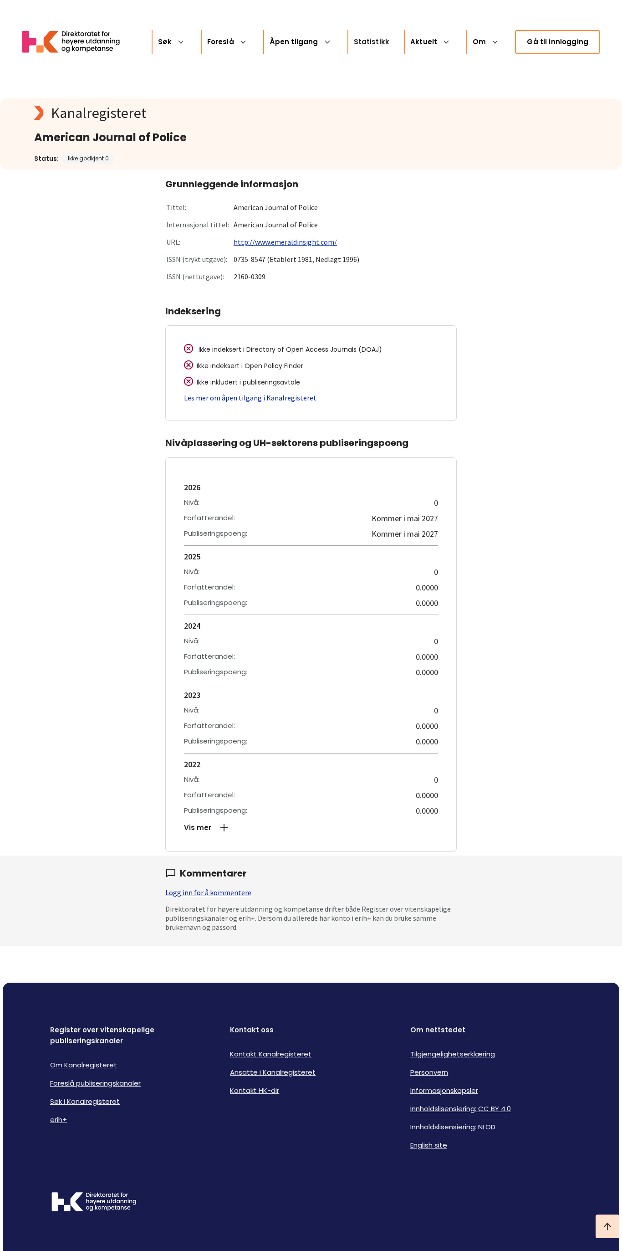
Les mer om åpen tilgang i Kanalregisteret (250, 397)
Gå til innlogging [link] (557, 41)
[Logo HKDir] (94, 1203)
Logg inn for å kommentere (208, 892)
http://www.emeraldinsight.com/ (285, 241)
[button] (311, 827)
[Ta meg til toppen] (607, 1226)
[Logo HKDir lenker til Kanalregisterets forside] (76, 42)
